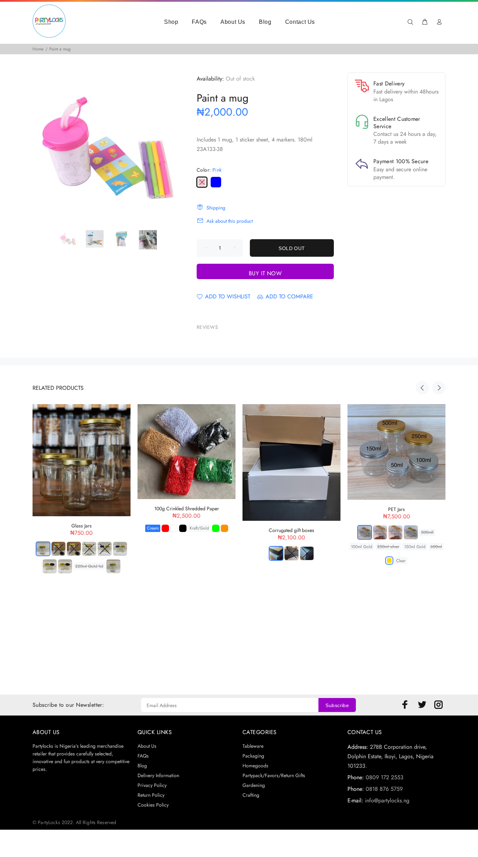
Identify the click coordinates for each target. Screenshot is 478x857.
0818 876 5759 (384, 789)
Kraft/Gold (199, 528)
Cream (153, 528)
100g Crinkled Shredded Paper (186, 508)
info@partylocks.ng (387, 800)
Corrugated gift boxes (291, 530)
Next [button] (438, 387)
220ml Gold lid (89, 566)
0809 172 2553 (384, 777)
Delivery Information (158, 775)
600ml (436, 547)
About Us (232, 22)
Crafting (250, 795)
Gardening (253, 785)
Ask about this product (229, 220)
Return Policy (151, 795)
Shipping (215, 207)
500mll (427, 532)
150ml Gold (415, 547)
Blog (265, 22)
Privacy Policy (152, 785)
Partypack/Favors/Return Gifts (273, 775)
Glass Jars (81, 525)
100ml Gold (361, 547)
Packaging (253, 755)
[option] (72, 239)
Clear (401, 561)
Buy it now (265, 273)
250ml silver (388, 547)
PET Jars (396, 509)
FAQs (199, 22)
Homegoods (255, 765)
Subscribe (337, 705)
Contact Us (300, 22)
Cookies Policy (153, 804)
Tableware (252, 745)
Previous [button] (422, 387)
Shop (171, 22)
